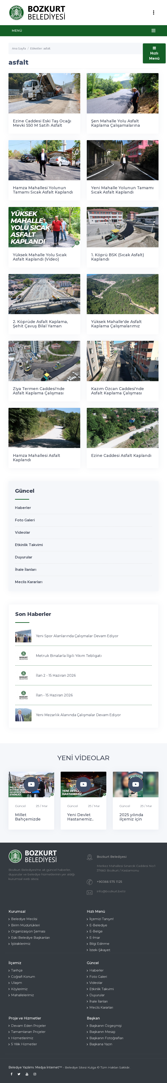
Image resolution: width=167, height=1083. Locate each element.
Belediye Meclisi (24, 919)
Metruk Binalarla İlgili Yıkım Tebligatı (69, 656)
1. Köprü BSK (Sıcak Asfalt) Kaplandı (117, 257)
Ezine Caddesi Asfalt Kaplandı (121, 455)
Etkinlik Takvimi (29, 545)
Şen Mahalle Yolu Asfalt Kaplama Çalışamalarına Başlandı (115, 125)
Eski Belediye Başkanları (30, 937)
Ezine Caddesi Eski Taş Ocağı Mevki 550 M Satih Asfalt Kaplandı (42, 125)
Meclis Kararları (28, 582)
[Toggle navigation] (154, 12)
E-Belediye (98, 925)
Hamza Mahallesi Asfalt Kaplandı (36, 457)
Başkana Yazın (100, 1044)
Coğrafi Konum (23, 977)
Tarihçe (17, 970)
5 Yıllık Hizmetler (24, 1044)
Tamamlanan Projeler (28, 1032)
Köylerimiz (19, 989)
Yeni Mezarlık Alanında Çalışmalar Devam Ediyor (78, 715)
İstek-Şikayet (99, 950)
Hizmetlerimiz (22, 1038)
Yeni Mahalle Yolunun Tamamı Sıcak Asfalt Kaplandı (122, 190)
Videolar (22, 532)
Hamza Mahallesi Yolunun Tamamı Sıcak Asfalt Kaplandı (43, 190)
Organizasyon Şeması (28, 931)
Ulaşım (16, 983)
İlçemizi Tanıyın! (101, 919)
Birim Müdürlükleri (25, 925)
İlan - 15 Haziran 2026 (54, 695)
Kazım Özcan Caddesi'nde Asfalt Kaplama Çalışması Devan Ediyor (117, 393)
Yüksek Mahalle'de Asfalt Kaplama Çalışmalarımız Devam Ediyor (116, 326)
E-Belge (96, 931)
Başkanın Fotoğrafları (106, 1038)
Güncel (20, 806)
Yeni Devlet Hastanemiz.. (80, 817)
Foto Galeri (25, 520)
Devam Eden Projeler (28, 1026)
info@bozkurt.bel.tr (111, 891)
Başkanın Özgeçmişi (105, 1026)
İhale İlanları (25, 570)
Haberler (23, 508)
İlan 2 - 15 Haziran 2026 (56, 675)
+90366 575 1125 (109, 882)
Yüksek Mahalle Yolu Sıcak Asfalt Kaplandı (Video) (40, 257)
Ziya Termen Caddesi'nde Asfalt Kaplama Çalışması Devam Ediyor (39, 393)
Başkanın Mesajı (102, 1032)
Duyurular (23, 557)
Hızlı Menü (154, 56)
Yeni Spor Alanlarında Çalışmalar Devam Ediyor (77, 636)
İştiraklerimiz (20, 944)
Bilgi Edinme (99, 944)
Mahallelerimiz (22, 995)
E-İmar (94, 937)
